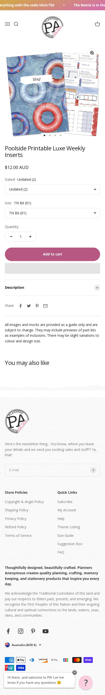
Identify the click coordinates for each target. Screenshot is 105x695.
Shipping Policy (16, 510)
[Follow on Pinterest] (33, 631)
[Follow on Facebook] (8, 631)
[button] (52, 268)
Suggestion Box (69, 543)
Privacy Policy (15, 518)
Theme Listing (68, 527)
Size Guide (65, 535)
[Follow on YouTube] (45, 631)
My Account (66, 510)
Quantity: (12, 226)
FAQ (60, 552)
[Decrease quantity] (11, 236)
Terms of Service (18, 535)
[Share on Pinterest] (37, 306)
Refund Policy (15, 527)
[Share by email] (45, 306)
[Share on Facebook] (20, 306)
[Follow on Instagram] (20, 631)
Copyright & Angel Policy (24, 501)
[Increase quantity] (30, 236)
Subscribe (65, 501)
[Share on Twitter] (29, 306)
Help (60, 518)
